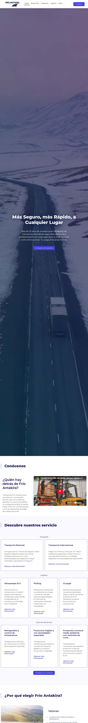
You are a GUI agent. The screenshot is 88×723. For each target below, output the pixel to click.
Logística (53, 3)
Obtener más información (14, 566)
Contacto (78, 4)
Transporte (44, 3)
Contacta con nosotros (44, 248)
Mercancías (35, 3)
